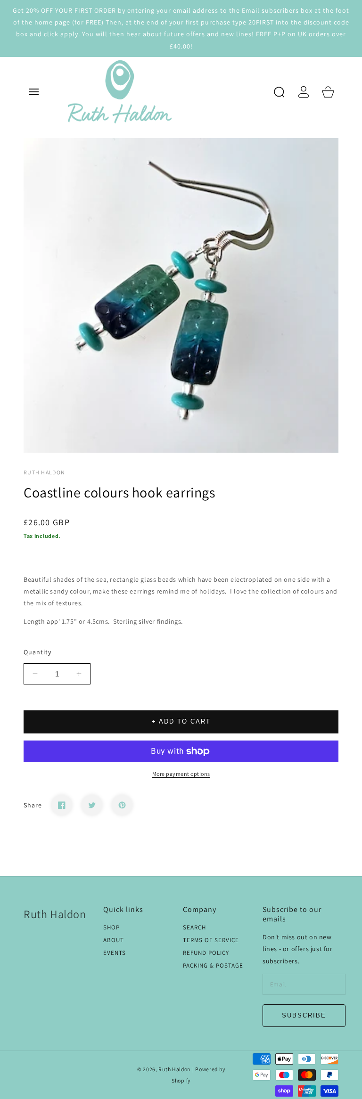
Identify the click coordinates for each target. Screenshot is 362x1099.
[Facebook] (61, 805)
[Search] (279, 92)
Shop (111, 927)
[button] (34, 91)
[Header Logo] (167, 92)
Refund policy (206, 953)
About (113, 940)
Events (114, 953)
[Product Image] (181, 295)
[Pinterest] (122, 805)
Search (194, 927)
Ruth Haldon (174, 1069)
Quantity (37, 652)
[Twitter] (92, 805)
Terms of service (211, 940)
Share (33, 805)
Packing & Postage (213, 965)
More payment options (181, 773)
